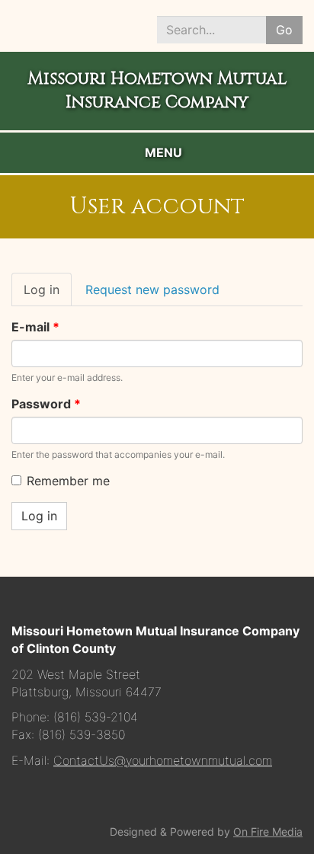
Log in (48, 294)
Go (284, 29)
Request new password (152, 289)
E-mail (35, 326)
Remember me (68, 480)
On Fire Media (268, 831)
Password (46, 403)
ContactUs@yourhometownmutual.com (162, 760)
